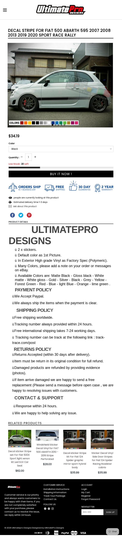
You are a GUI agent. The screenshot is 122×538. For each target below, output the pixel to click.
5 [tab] (64, 125)
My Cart (85, 492)
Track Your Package (54, 495)
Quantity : (14, 157)
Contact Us (50, 499)
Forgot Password (90, 499)
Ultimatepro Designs (21, 527)
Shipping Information (55, 492)
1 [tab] (52, 125)
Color (12, 143)
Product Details (18, 221)
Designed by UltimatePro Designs (48, 527)
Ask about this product (25, 206)
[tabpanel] (58, 86)
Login (84, 489)
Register (86, 495)
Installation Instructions (56, 489)
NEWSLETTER (87, 506)
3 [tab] (58, 125)
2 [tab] (55, 125)
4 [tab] (61, 125)
